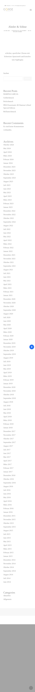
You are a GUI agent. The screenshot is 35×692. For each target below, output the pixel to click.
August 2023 (8, 181)
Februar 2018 (8, 424)
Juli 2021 (6, 273)
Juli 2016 (6, 490)
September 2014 (9, 571)
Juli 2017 (6, 450)
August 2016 (8, 486)
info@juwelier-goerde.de (20, 5)
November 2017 (9, 435)
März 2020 (7, 332)
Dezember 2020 (9, 299)
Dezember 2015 (9, 516)
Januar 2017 (8, 472)
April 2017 (7, 461)
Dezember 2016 (9, 475)
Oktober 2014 (8, 567)
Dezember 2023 (9, 167)
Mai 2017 (7, 457)
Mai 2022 (7, 237)
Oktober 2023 (8, 174)
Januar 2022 (8, 251)
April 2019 (7, 372)
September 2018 (9, 398)
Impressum (25, 681)
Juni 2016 (7, 494)
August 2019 (8, 358)
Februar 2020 (8, 336)
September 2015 (9, 527)
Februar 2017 (8, 468)
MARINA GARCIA (10, 94)
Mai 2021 (7, 281)
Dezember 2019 (9, 343)
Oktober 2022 (8, 218)
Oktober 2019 (8, 350)
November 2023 (9, 170)
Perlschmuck (8, 101)
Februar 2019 (8, 380)
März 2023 (7, 200)
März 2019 (7, 376)
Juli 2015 (6, 534)
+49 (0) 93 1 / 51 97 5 (10, 5)
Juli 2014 (6, 578)
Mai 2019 (7, 369)
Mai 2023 (7, 192)
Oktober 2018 (8, 394)
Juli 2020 (6, 317)
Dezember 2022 (9, 211)
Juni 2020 (7, 321)
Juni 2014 (7, 582)
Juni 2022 (7, 233)
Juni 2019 (7, 365)
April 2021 (7, 284)
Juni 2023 (7, 189)
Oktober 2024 (8, 145)
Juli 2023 (6, 185)
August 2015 (8, 530)
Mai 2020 (7, 325)
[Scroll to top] (31, 688)
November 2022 (9, 214)
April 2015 (7, 545)
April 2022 (7, 240)
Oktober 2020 (8, 306)
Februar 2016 (8, 508)
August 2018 (8, 402)
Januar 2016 (8, 512)
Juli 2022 (6, 229)
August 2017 (8, 446)
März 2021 (7, 288)
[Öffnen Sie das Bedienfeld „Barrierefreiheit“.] (31, 347)
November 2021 (9, 259)
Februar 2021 (8, 292)
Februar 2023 (8, 203)
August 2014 (8, 574)
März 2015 (7, 549)
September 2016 (9, 483)
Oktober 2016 (8, 479)
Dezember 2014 (9, 560)
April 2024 (7, 152)
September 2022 (9, 222)
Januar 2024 (8, 163)
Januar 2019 (8, 383)
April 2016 (7, 501)
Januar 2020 (8, 339)
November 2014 (9, 563)
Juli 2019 (6, 361)
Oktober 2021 (8, 262)
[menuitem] (29, 5)
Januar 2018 (8, 428)
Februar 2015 (8, 552)
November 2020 (9, 303)
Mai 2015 (7, 541)
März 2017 (7, 464)
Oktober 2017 (8, 439)
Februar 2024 (8, 159)
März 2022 (7, 244)
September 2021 (9, 266)
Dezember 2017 (9, 431)
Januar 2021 (8, 295)
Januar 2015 (8, 556)
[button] (29, 5)
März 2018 (7, 420)
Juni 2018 (7, 409)
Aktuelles (16, 30)
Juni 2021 (7, 277)
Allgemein (23, 30)
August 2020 (8, 314)
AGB (21, 684)
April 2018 (7, 417)
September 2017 (9, 442)
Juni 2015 (7, 538)
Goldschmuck (8, 98)
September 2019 (9, 354)
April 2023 (7, 196)
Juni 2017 (7, 453)
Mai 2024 (7, 148)
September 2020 (9, 310)
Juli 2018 (6, 405)
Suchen (6, 73)
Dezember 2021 (9, 255)
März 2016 (7, 505)
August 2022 (8, 225)
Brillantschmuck (9, 111)
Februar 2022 (8, 248)
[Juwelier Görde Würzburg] (8, 10)
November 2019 (9, 347)
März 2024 (7, 156)
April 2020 (7, 328)
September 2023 (9, 178)
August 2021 (8, 270)
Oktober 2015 (8, 523)
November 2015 (9, 519)
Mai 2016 (7, 497)
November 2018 (9, 391)
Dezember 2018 (9, 387)
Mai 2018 (7, 413)
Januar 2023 (8, 207)
